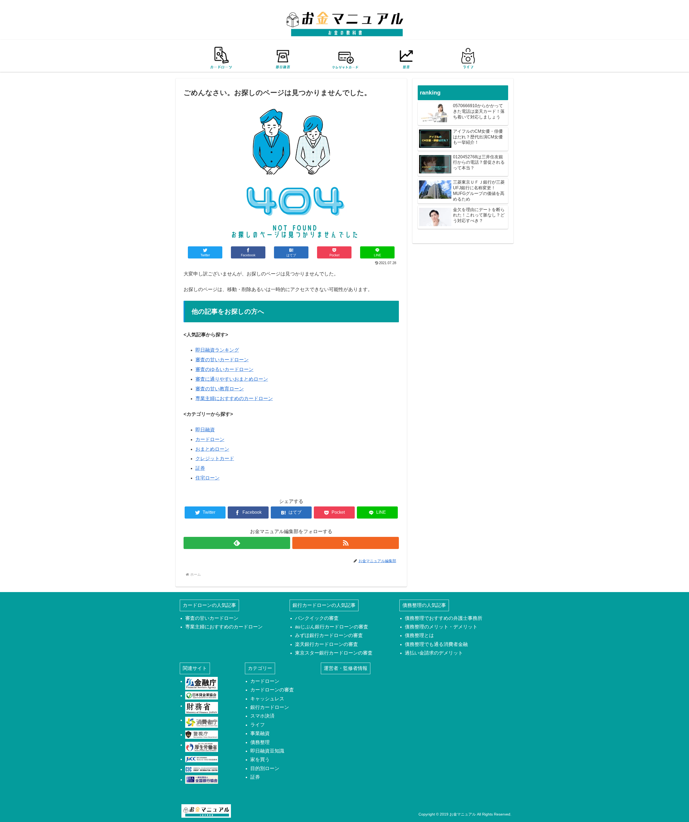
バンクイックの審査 (317, 618)
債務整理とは (419, 635)
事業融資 (260, 733)
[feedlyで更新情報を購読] (237, 543)
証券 (200, 468)
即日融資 (205, 429)
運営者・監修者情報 (345, 668)
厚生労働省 (201, 746)
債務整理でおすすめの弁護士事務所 (443, 618)
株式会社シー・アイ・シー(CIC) (201, 769)
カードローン (209, 439)
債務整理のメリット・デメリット (441, 626)
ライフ (257, 724)
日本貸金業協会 (201, 695)
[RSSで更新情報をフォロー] (345, 543)
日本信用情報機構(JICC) (201, 759)
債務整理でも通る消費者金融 (436, 644)
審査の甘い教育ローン (219, 388)
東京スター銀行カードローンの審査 (333, 653)
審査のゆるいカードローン (224, 369)
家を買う (260, 759)
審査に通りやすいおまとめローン (231, 379)
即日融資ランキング (217, 350)
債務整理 (260, 742)
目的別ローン (264, 768)
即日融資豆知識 (267, 751)
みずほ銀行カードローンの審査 (329, 635)
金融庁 (201, 683)
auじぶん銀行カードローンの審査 (331, 626)
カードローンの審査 (272, 689)
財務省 (201, 707)
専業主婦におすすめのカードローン (234, 398)
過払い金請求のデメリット (434, 653)
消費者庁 (201, 722)
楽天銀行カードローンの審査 (326, 644)
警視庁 (201, 734)
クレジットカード (214, 458)
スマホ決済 (262, 716)
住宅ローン (207, 478)
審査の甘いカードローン (222, 359)
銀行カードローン (269, 707)
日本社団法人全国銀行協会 (201, 779)
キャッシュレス (267, 698)
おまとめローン (212, 449)
